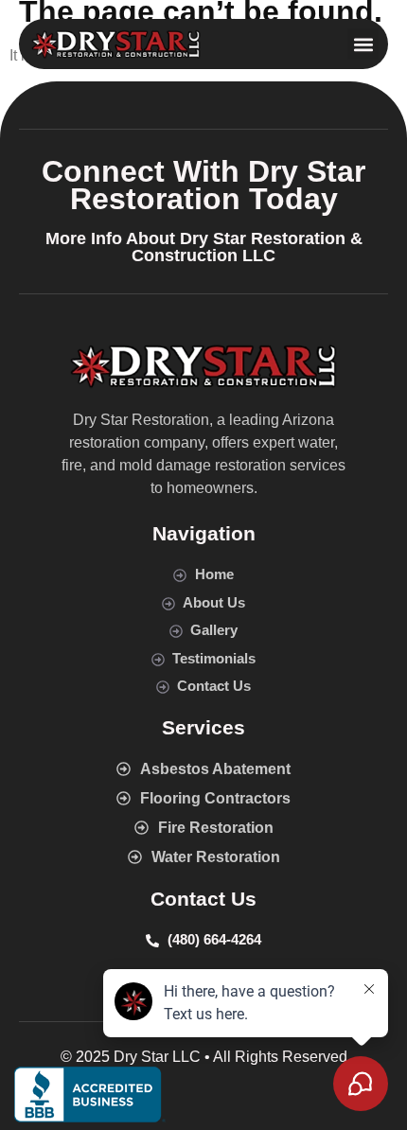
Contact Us (203, 898)
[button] (363, 44)
